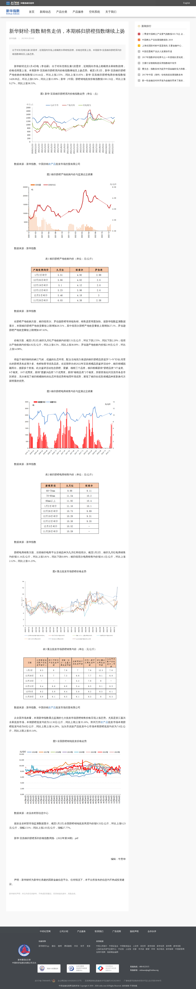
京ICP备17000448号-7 (43, 981)
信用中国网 (100, 952)
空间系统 (94, 11)
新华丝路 (151, 946)
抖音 (76, 946)
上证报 (128, 949)
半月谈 (141, 949)
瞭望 (147, 949)
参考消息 (177, 946)
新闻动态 (45, 11)
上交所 (135, 946)
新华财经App (44, 946)
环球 (153, 949)
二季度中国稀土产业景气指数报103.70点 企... (163, 34)
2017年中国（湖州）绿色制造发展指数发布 (162, 75)
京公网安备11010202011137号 (70, 981)
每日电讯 (160, 949)
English (186, 3)
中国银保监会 (125, 946)
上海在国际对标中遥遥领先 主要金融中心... (162, 46)
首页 (31, 11)
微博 (60, 946)
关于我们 (110, 11)
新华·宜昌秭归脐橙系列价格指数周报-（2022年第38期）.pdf (46, 838)
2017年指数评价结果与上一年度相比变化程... (163, 57)
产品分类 (61, 11)
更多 (88, 946)
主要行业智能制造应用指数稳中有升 (159, 63)
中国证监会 (113, 946)
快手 (82, 946)
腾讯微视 (68, 946)
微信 (53, 946)
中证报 (121, 949)
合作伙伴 (152, 931)
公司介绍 (64, 931)
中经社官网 (45, 931)
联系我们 (99, 931)
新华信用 (160, 946)
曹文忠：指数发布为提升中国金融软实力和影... (164, 69)
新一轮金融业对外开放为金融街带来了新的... (163, 80)
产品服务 (78, 11)
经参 (135, 949)
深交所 (143, 946)
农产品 (52, 164)
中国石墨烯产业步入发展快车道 (157, 51)
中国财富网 (179, 949)
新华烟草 (169, 949)
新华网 (169, 946)
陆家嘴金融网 (112, 952)
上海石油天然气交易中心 (106, 949)
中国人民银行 (101, 946)
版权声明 (134, 931)
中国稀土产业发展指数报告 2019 (157, 40)
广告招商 (116, 931)
